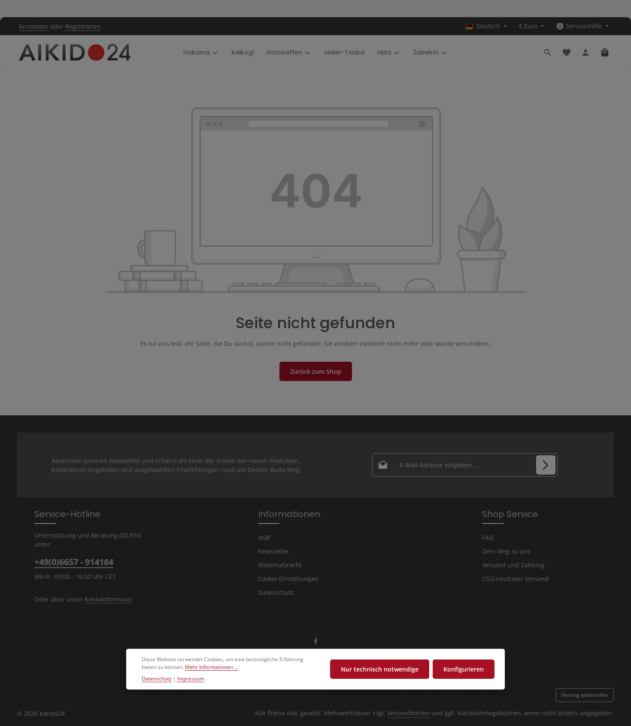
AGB (264, 537)
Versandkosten (408, 713)
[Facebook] (315, 643)
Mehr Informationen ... (211, 667)
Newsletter (273, 551)
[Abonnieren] (545, 465)
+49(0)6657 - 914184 (73, 562)
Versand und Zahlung (513, 565)
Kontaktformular (108, 599)
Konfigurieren (463, 669)
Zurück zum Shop (315, 371)
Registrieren (82, 26)
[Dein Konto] (585, 52)
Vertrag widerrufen (584, 695)
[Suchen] (547, 52)
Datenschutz (276, 592)
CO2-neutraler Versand (515, 579)
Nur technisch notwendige (380, 669)
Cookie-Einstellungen (288, 579)
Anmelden (34, 26)
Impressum (190, 678)
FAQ (488, 537)
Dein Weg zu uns (506, 551)
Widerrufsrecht (280, 565)
